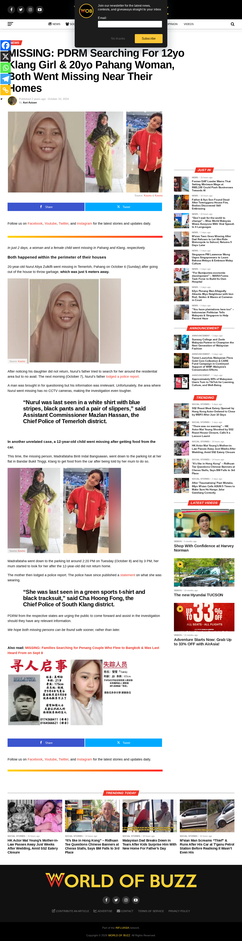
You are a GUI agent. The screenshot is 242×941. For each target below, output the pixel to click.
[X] (5, 56)
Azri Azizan (30, 102)
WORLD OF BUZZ (119, 935)
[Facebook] (5, 45)
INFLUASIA (122, 927)
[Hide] (1, 99)
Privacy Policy (179, 911)
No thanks (118, 38)
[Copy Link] (5, 90)
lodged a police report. (123, 376)
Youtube (50, 223)
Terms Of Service (151, 911)
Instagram (84, 223)
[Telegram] (5, 79)
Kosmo (148, 195)
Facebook (35, 223)
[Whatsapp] (5, 68)
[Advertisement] (204, 137)
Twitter (63, 223)
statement (127, 575)
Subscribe (149, 38)
